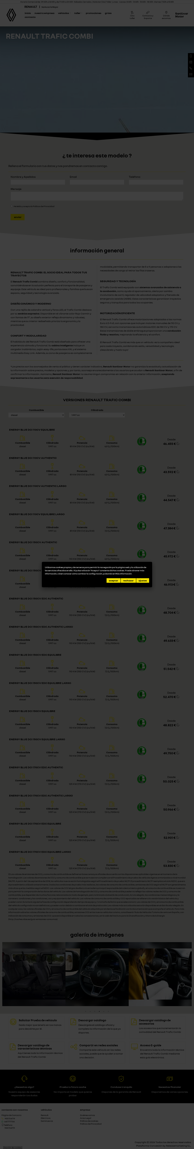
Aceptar (113, 580)
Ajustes (143, 580)
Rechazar (128, 580)
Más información (123, 573)
